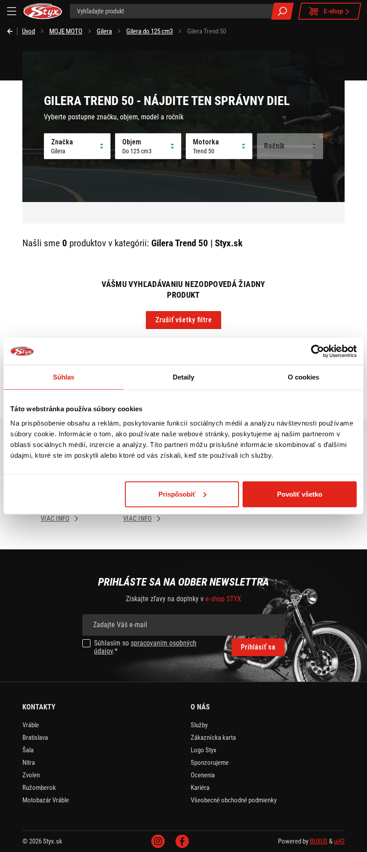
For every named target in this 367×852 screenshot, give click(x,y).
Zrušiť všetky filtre (183, 320)
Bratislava (35, 738)
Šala (28, 750)
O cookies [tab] (304, 377)
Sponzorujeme (210, 763)
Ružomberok (39, 788)
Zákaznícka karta (213, 738)
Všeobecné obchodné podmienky (234, 800)
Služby (199, 725)
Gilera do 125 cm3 (149, 31)
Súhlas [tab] (64, 377)
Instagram (158, 841)
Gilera (104, 31)
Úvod (28, 31)
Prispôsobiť (177, 494)
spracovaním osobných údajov (145, 647)
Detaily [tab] (184, 377)
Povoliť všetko (299, 494)
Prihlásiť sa (258, 647)
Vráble (30, 725)
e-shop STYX (223, 599)
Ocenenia (203, 775)
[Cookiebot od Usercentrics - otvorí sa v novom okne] (317, 351)
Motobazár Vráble (45, 800)
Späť (12, 31)
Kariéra (200, 788)
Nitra (28, 763)
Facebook (182, 841)
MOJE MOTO (65, 31)
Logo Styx (204, 750)
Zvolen (31, 775)
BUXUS (319, 841)
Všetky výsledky (282, 11)
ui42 (339, 841)
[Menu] (11, 11)
